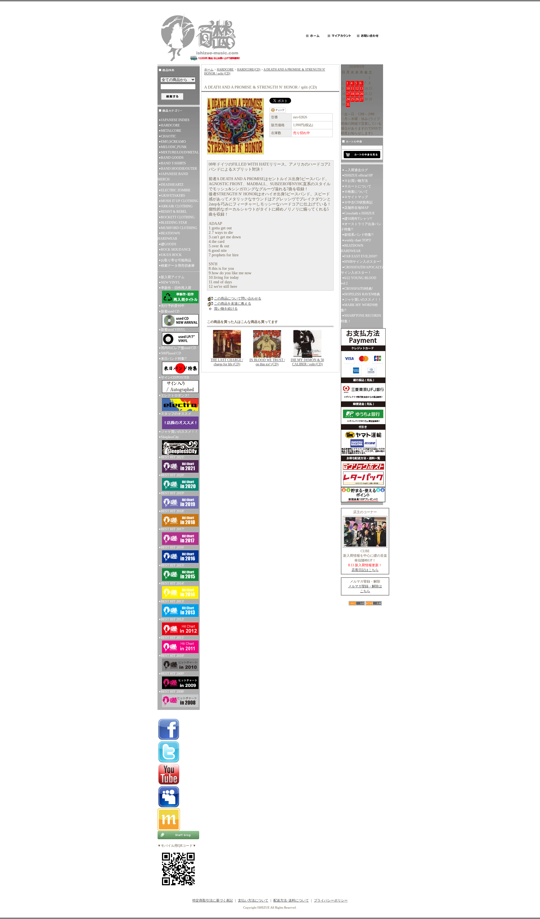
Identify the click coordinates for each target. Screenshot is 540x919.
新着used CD (170, 311)
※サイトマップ (356, 197)
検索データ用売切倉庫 (178, 266)
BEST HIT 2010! (172, 656)
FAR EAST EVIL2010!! (360, 256)
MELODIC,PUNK (174, 147)
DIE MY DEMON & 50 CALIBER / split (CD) (307, 362)
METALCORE (171, 131)
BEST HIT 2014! (172, 583)
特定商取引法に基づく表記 (212, 900)
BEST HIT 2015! (172, 565)
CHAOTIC (168, 136)
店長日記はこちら (365, 570)
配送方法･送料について (291, 900)
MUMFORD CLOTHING (179, 228)
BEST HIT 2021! (172, 457)
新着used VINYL (173, 330)
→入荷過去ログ (356, 170)
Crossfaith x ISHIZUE (359, 213)
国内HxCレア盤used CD (178, 348)
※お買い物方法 (356, 181)
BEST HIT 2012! (172, 619)
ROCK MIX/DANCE (176, 250)
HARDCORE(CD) (248, 69)
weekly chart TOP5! (357, 240)
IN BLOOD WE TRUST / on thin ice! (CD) (267, 362)
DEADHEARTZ (172, 185)
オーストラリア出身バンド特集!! (361, 226)
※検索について (356, 192)
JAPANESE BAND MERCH (173, 176)
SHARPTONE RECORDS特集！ (361, 318)
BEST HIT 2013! (172, 601)
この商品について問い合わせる (237, 298)
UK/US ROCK (171, 255)
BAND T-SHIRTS (173, 163)
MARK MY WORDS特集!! (359, 307)
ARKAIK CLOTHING (177, 206)
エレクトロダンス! (175, 395)
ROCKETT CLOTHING (178, 217)
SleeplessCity (170, 437)
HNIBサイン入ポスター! (362, 262)
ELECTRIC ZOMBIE (175, 190)
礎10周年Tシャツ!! (358, 219)
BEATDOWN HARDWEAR (169, 236)
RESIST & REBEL (174, 212)
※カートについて (357, 186)
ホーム (208, 69)
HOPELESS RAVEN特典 (362, 294)
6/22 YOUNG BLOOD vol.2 (358, 280)
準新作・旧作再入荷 (176, 288)
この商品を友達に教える (232, 303)
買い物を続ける (226, 309)
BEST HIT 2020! (172, 475)
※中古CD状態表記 (358, 202)
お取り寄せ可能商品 (176, 260)
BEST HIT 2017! (172, 529)
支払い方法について (253, 900)
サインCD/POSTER (175, 377)
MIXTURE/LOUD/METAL (180, 152)
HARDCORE (170, 125)
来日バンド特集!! (174, 359)
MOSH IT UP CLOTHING (180, 201)
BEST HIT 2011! (172, 638)
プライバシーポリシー (331, 900)
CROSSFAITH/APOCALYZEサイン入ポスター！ (362, 270)
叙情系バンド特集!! (359, 235)
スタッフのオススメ (176, 414)
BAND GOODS (172, 158)
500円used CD (171, 353)
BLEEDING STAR (174, 223)
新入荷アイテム (172, 277)
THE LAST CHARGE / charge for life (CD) (227, 362)
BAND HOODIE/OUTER (179, 169)
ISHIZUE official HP (358, 175)
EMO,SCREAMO (173, 142)
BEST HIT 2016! (172, 547)
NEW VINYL (170, 282)
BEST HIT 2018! (172, 511)
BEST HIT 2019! (172, 493)
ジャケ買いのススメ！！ (179, 432)
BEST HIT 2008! (172, 692)
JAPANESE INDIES (175, 120)
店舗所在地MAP (356, 208)
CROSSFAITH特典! (358, 289)
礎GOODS (168, 244)
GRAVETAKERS (173, 196)
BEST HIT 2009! (172, 674)
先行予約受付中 (172, 306)
